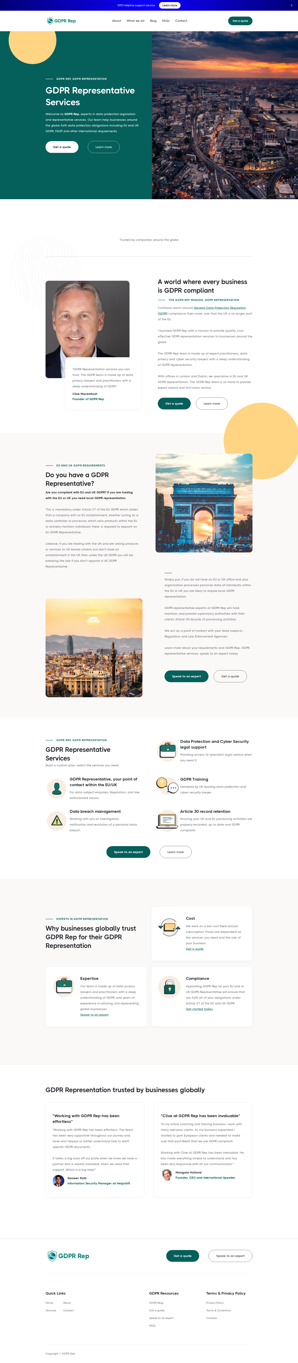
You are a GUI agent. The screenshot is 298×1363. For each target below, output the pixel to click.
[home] (61, 21)
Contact (181, 20)
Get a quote (240, 20)
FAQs (166, 20)
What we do (136, 20)
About (116, 20)
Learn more (104, 147)
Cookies (211, 1318)
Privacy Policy (215, 1302)
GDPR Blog (156, 1302)
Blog (153, 20)
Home (49, 1302)
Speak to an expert (186, 676)
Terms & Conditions (218, 1310)
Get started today (199, 1009)
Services (51, 1310)
